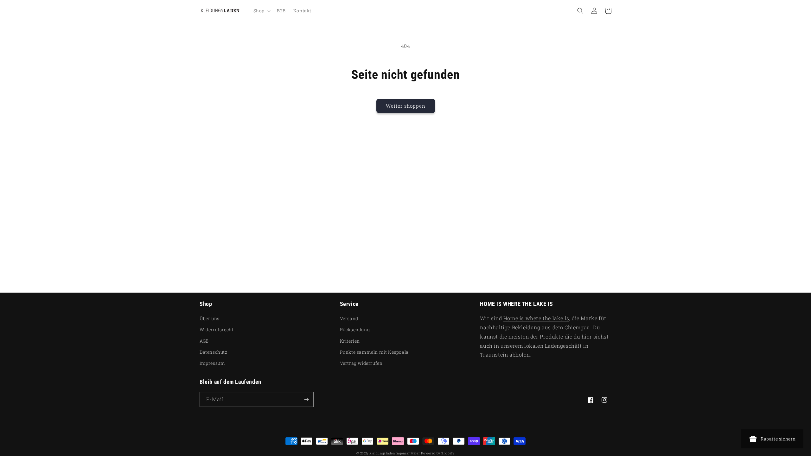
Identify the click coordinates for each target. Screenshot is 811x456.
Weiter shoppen (405, 106)
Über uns (210, 318)
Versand (349, 318)
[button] (261, 10)
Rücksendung (355, 329)
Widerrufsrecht (216, 329)
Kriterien (350, 341)
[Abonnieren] (306, 399)
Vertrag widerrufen (361, 363)
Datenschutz (213, 352)
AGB (204, 341)
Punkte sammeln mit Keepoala (374, 352)
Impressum (212, 363)
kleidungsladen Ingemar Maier (394, 453)
